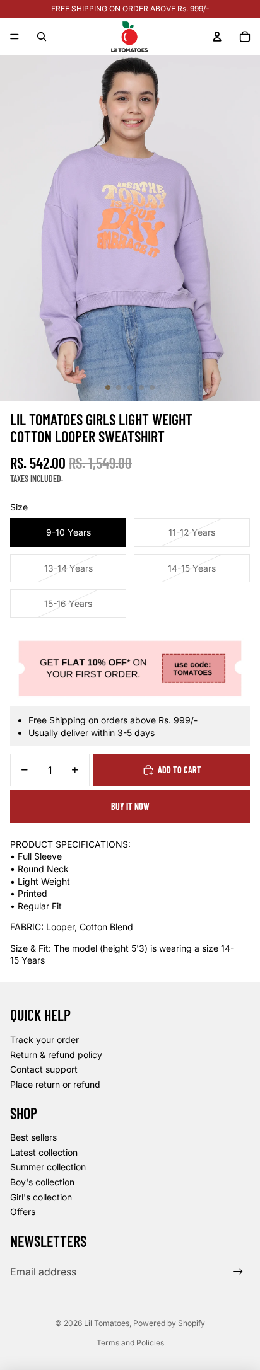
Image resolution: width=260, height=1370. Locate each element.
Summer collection (48, 1166)
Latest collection (44, 1152)
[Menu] (14, 36)
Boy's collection (42, 1182)
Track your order (44, 1039)
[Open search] (42, 36)
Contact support (44, 1069)
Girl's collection (41, 1197)
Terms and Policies (130, 1342)
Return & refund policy (56, 1054)
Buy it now (130, 806)
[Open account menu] (217, 36)
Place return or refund (55, 1084)
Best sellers (33, 1137)
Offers (22, 1211)
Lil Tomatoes (106, 1323)
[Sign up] (238, 1272)
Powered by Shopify (169, 1323)
